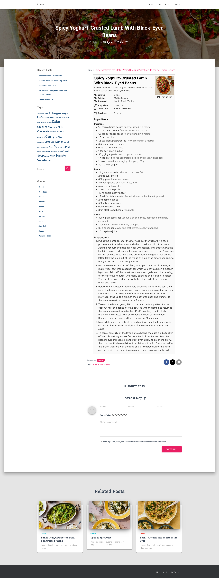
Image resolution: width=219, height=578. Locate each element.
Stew (52, 156)
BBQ (64, 113)
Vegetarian (44, 160)
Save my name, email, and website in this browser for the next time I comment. (134, 442)
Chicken (42, 127)
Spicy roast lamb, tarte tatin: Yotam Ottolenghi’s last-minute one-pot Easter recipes (135, 70)
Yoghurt (107, 364)
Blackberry (51, 117)
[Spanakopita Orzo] (109, 515)
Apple (45, 113)
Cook (159, 4)
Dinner (41, 207)
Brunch (41, 197)
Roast (60, 151)
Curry (49, 136)
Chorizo (53, 132)
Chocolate (43, 131)
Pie (64, 147)
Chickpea (52, 127)
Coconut (60, 131)
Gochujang (40, 142)
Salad (66, 151)
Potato (39, 152)
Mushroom (44, 147)
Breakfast (43, 192)
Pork (67, 147)
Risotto (55, 152)
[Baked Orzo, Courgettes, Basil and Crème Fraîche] (60, 515)
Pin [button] (170, 97)
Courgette (41, 137)
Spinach (47, 156)
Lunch (41, 221)
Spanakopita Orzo (46, 100)
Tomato (61, 155)
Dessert (42, 202)
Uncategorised (45, 236)
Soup (40, 155)
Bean (67, 114)
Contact (176, 4)
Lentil (66, 142)
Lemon (59, 141)
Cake (56, 121)
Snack (41, 231)
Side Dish (42, 226)
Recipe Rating (105, 415)
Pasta (57, 147)
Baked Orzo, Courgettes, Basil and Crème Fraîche (58, 539)
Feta (56, 137)
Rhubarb (45, 152)
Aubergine (55, 113)
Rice (50, 151)
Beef (39, 117)
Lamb (47, 142)
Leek (53, 142)
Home (151, 4)
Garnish (42, 216)
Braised (58, 117)
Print (162, 97)
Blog (167, 4)
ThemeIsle (178, 572)
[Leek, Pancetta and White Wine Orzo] (159, 515)
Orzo (51, 147)
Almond (40, 114)
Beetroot (45, 117)
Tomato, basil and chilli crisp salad (53, 81)
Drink (41, 211)
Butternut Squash (46, 122)
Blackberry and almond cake (50, 76)
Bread (64, 117)
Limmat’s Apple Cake (47, 85)
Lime (38, 147)
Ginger (61, 137)
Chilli (60, 127)
